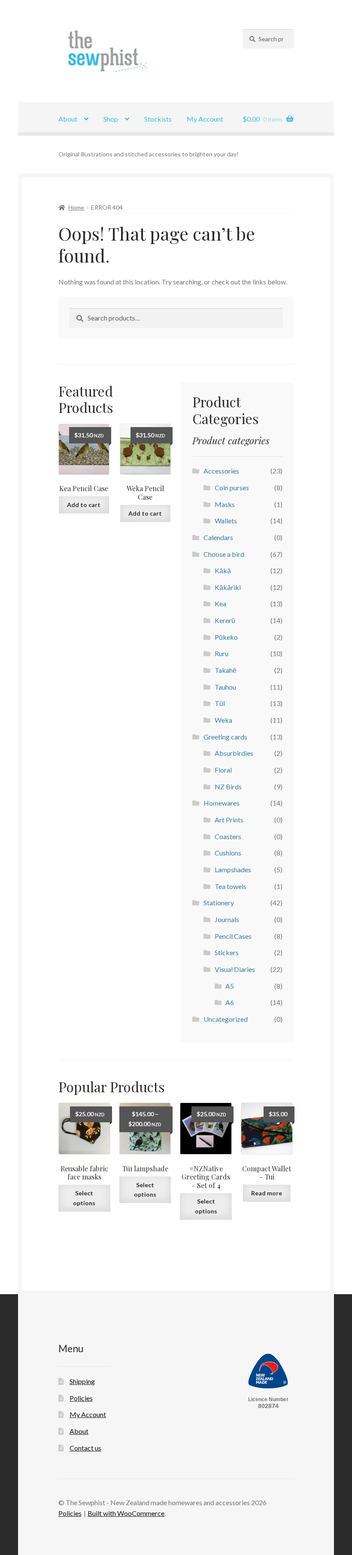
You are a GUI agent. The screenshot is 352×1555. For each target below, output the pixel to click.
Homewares (221, 803)
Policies (81, 1398)
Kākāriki (228, 587)
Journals (227, 919)
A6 (229, 1002)
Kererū (225, 620)
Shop (110, 119)
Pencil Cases (233, 936)
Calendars (218, 537)
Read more (266, 1193)
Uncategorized (225, 1019)
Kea (220, 603)
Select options (84, 1198)
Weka (223, 720)
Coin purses (232, 487)
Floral (223, 770)
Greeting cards (225, 737)
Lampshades (233, 869)
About (67, 119)
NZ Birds (228, 786)
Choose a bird (223, 554)
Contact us (85, 1448)
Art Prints (229, 820)
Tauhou (225, 687)
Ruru (221, 653)
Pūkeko (226, 637)
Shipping (82, 1381)
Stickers (227, 952)
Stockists (158, 119)
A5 (229, 986)
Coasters (228, 836)
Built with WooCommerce (126, 1513)
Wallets (226, 520)
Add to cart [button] (83, 504)
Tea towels (230, 886)
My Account (205, 119)
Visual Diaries (235, 969)
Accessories (221, 471)
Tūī (220, 703)
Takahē (226, 670)
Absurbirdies (234, 753)
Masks (225, 504)
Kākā (223, 570)
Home (76, 207)
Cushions (228, 853)
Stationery (218, 902)
